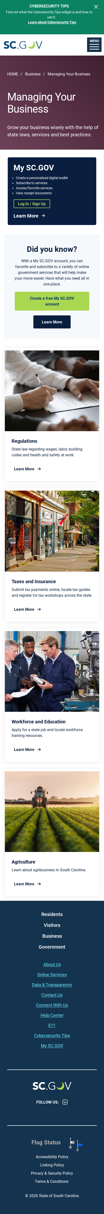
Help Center (52, 1015)
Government (52, 947)
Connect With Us (52, 1005)
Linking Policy (52, 1164)
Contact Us (52, 995)
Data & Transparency (52, 985)
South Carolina (23, 45)
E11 (52, 1025)
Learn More (26, 215)
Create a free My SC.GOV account (52, 301)
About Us (52, 964)
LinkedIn (65, 1102)
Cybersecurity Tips (52, 1035)
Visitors (52, 925)
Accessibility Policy (52, 1156)
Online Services (52, 974)
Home (12, 73)
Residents (52, 914)
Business (33, 73)
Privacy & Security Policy (52, 1173)
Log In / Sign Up (32, 203)
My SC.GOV (52, 1045)
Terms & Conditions (52, 1181)
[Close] (96, 7)
